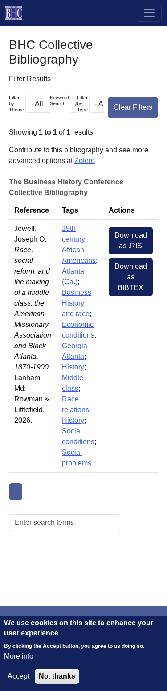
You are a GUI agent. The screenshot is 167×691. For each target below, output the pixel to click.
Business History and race (76, 303)
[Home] (17, 13)
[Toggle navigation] (149, 13)
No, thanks (57, 676)
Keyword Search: (59, 100)
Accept (18, 676)
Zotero (84, 160)
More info (18, 656)
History (73, 367)
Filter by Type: (83, 103)
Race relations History (75, 409)
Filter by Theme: (17, 103)
